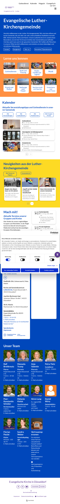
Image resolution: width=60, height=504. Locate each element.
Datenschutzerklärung (27, 496)
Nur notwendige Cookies (11, 270)
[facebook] (18, 486)
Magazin (42, 3)
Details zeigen (51, 265)
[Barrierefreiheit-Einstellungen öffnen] (57, 254)
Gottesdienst (24, 3)
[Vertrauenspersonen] (37, 424)
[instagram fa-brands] (5, 277)
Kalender (33, 3)
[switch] (22, 260)
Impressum (7, 330)
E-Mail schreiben (9, 319)
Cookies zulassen (49, 270)
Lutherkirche (8, 290)
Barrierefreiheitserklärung (30, 492)
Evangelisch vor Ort (51, 4)
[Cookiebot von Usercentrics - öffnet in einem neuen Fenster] (51, 233)
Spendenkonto (9, 328)
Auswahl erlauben (30, 270)
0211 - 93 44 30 (10, 317)
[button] (54, 9)
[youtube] (26, 486)
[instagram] (22, 486)
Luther (17, 11)
